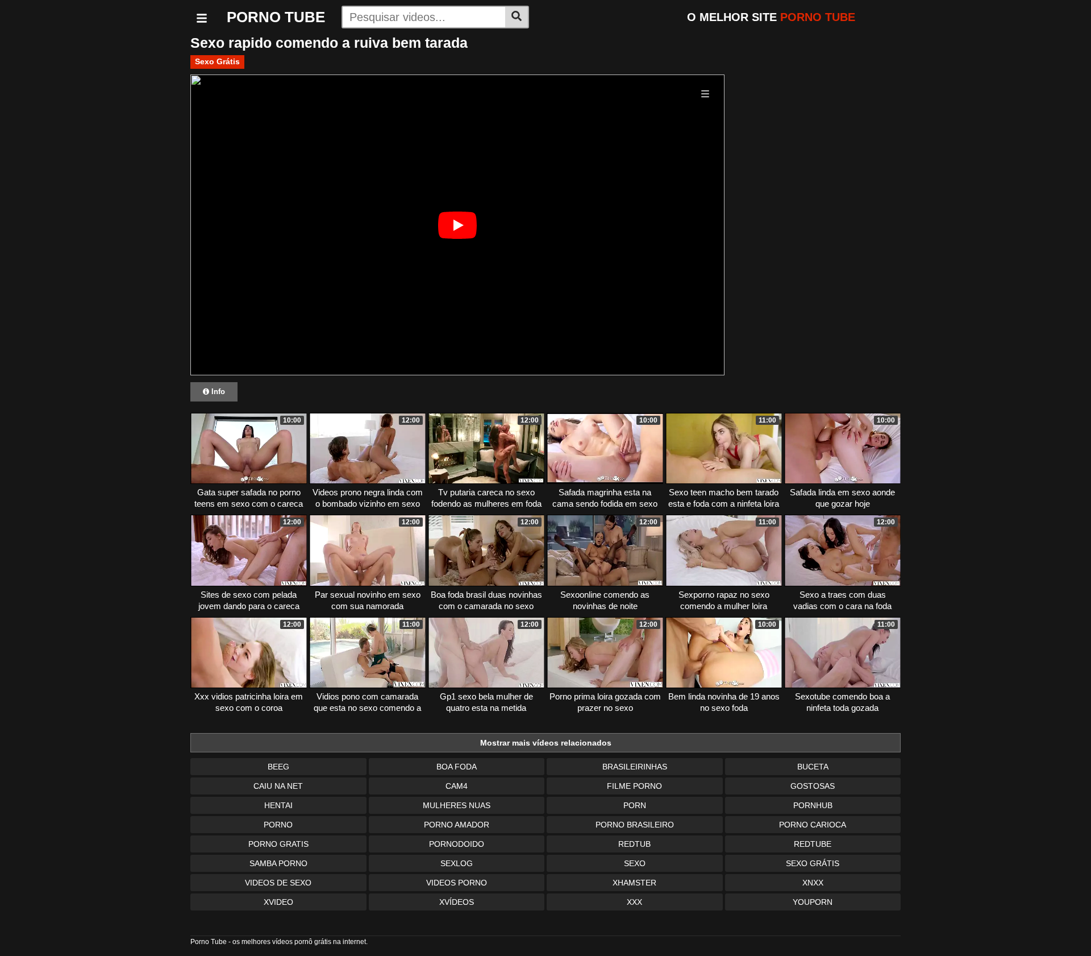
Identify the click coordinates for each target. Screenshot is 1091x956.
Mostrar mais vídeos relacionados (545, 742)
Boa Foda (456, 766)
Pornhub (812, 805)
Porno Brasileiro (635, 824)
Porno (278, 824)
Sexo (635, 863)
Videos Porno (456, 882)
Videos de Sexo (278, 882)
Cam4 (456, 786)
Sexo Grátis (217, 61)
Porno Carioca (812, 824)
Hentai (278, 805)
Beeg (278, 766)
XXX (634, 902)
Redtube (812, 844)
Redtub (634, 844)
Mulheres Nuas (456, 805)
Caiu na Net (278, 786)
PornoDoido (456, 844)
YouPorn (812, 902)
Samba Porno (278, 863)
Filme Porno (634, 786)
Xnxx (812, 882)
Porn (634, 805)
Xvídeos (456, 902)
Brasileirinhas (634, 766)
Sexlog (456, 863)
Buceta (812, 766)
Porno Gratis (278, 844)
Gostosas (812, 786)
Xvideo (278, 902)
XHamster (634, 882)
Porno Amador (456, 824)
